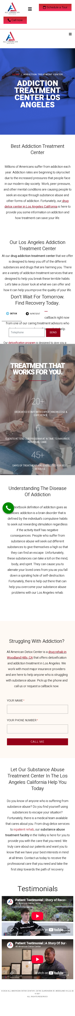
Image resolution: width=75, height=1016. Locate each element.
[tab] (11, 313)
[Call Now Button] (8, 508)
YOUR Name (15, 701)
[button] (70, 34)
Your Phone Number (22, 720)
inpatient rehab (24, 829)
